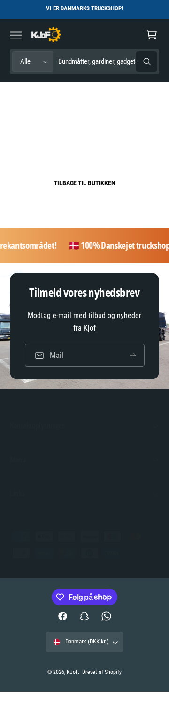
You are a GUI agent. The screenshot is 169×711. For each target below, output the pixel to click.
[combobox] (107, 62)
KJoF (72, 672)
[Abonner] (133, 355)
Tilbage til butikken (84, 183)
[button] (16, 34)
